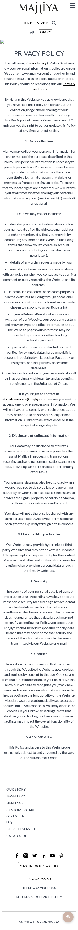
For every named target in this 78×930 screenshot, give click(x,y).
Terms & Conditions (39, 888)
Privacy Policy (36, 63)
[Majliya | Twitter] (35, 858)
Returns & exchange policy (39, 897)
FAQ (9, 822)
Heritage (14, 803)
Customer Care (20, 810)
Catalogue (16, 836)
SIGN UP (42, 23)
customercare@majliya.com (26, 399)
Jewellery (15, 796)
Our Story (16, 789)
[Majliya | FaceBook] (17, 858)
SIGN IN (28, 23)
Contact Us (15, 816)
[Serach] (54, 22)
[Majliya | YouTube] (52, 858)
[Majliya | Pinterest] (61, 858)
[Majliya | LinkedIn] (43, 858)
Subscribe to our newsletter (39, 866)
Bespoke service (21, 829)
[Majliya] (39, 14)
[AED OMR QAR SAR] (45, 32)
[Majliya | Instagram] (26, 858)
